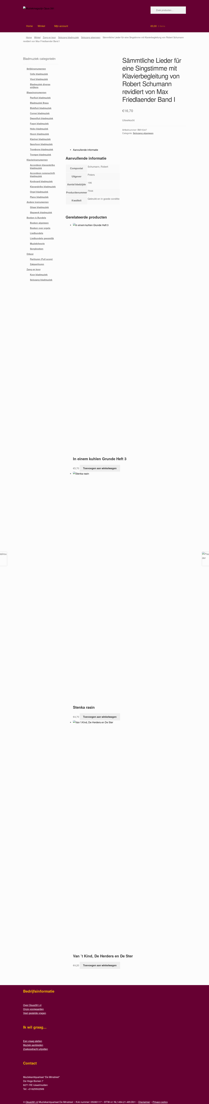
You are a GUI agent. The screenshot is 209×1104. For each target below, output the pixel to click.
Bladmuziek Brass (39, 102)
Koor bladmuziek (39, 274)
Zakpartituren (37, 264)
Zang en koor (49, 37)
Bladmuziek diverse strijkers (40, 86)
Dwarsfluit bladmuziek (41, 118)
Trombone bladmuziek (41, 149)
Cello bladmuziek (39, 73)
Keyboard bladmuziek (41, 181)
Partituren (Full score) (41, 259)
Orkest (30, 253)
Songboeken (36, 248)
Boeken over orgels (40, 228)
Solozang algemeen (90, 37)
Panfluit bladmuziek (40, 97)
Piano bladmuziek (39, 196)
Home (29, 37)
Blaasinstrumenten (36, 92)
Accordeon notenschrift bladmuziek (42, 175)
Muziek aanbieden (33, 1045)
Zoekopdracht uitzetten (35, 1049)
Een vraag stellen (32, 1041)
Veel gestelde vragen (34, 1013)
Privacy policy (160, 1102)
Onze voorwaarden (33, 1009)
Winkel (41, 26)
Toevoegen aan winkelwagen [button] (100, 468)
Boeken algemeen (39, 222)
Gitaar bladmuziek (39, 207)
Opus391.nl (32, 1102)
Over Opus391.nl (32, 1005)
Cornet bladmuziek (40, 113)
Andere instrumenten (38, 202)
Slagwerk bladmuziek (41, 212)
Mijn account (61, 26)
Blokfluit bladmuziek (40, 108)
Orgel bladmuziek (39, 191)
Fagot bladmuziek (39, 123)
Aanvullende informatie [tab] (85, 150)
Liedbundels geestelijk (42, 238)
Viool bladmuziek (39, 79)
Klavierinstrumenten (37, 159)
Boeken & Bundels (36, 217)
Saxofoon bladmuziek (41, 144)
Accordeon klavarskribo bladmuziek (42, 166)
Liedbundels (36, 233)
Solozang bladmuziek (68, 37)
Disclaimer (144, 1102)
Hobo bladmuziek (39, 128)
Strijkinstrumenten (36, 68)
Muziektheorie (37, 243)
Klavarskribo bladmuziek (43, 186)
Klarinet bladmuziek (40, 139)
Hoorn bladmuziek (39, 133)
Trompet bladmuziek (40, 154)
